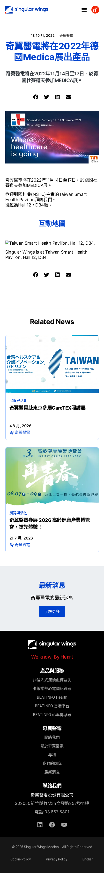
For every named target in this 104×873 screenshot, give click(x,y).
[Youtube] (64, 825)
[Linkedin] (40, 825)
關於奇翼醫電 (52, 746)
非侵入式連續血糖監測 (52, 680)
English (88, 859)
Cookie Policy (20, 859)
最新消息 (52, 772)
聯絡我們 (52, 737)
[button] (84, 9)
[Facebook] (52, 825)
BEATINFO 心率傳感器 (52, 714)
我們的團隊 (52, 763)
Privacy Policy (56, 859)
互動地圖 (51, 224)
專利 (52, 754)
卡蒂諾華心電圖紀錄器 (52, 688)
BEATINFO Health (52, 697)
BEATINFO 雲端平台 (52, 706)
